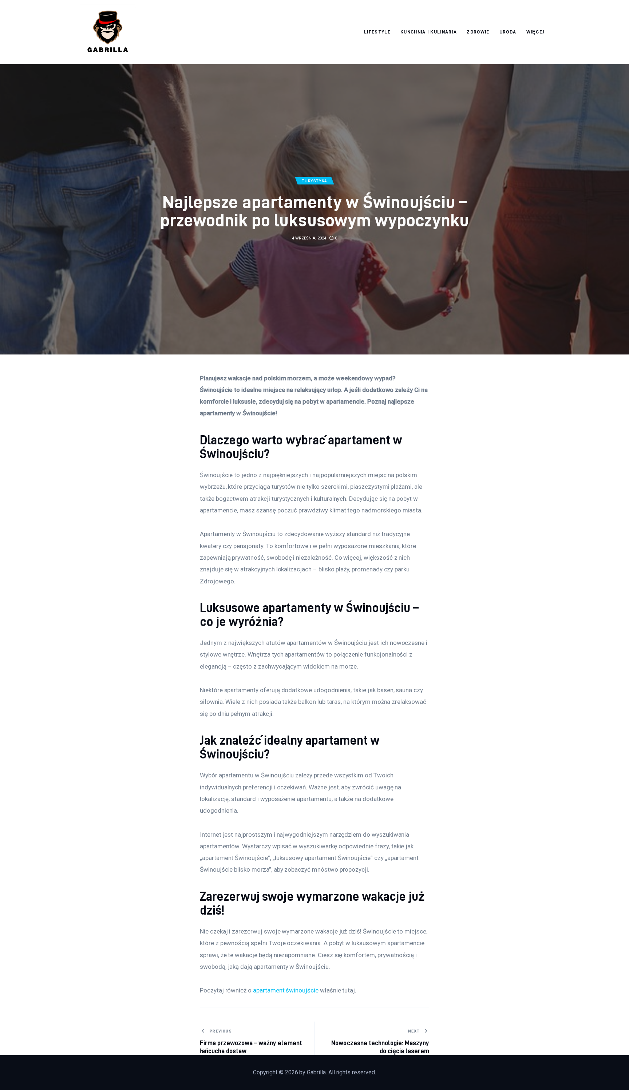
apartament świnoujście (286, 990)
